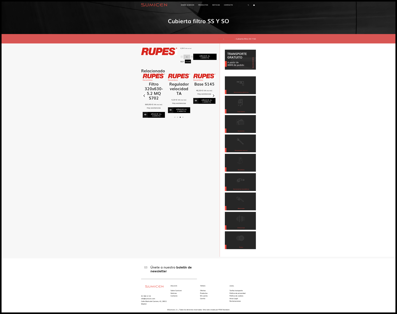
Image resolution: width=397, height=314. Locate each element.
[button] (181, 56)
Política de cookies (236, 296)
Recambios (229, 38)
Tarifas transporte (236, 290)
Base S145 (201, 84)
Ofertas (203, 290)
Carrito (202, 298)
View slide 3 (180, 117)
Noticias (174, 293)
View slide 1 (174, 117)
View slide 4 (182, 117)
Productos (203, 293)
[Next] (213, 95)
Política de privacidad (237, 293)
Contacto (174, 296)
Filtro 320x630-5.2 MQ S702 (151, 91)
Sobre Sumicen (176, 290)
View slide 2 (177, 117)
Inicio (220, 38)
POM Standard (223, 309)
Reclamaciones (235, 301)
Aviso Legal (234, 298)
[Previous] (144, 95)
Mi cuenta (203, 296)
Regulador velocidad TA (176, 88)
